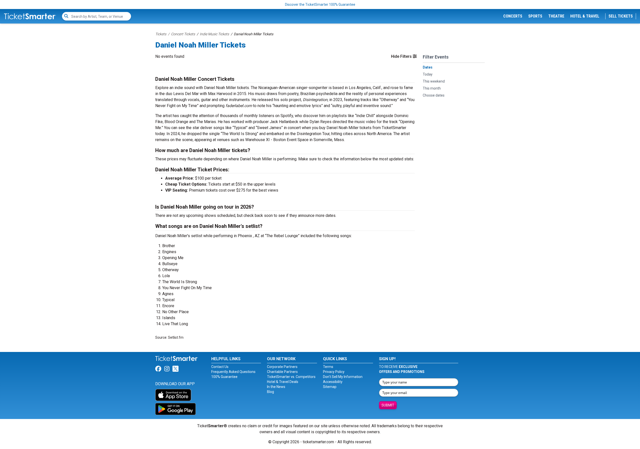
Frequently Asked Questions (233, 372)
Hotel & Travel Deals (282, 382)
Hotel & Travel (584, 16)
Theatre (556, 16)
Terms (328, 367)
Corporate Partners (282, 367)
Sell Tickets (620, 16)
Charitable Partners (282, 372)
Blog (270, 392)
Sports (535, 16)
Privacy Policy (333, 372)
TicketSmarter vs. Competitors (291, 377)
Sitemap (329, 387)
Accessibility (332, 382)
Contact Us (219, 367)
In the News (276, 387)
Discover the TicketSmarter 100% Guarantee (320, 5)
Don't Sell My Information (342, 377)
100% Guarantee (224, 377)
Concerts (512, 16)
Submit (388, 405)
